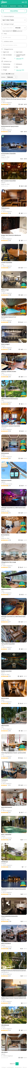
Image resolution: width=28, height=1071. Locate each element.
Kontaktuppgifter (10, 1067)
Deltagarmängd (9, 24)
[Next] (23, 89)
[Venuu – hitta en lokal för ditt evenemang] (4, 2)
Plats (5, 34)
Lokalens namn (8, 41)
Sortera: (3, 77)
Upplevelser (13, 6)
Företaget (3, 1067)
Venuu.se (25, 1067)
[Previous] (4, 89)
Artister (25, 6)
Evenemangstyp (9, 16)
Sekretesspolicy (18, 1067)
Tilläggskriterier (8, 49)
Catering (20, 6)
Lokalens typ (7, 61)
